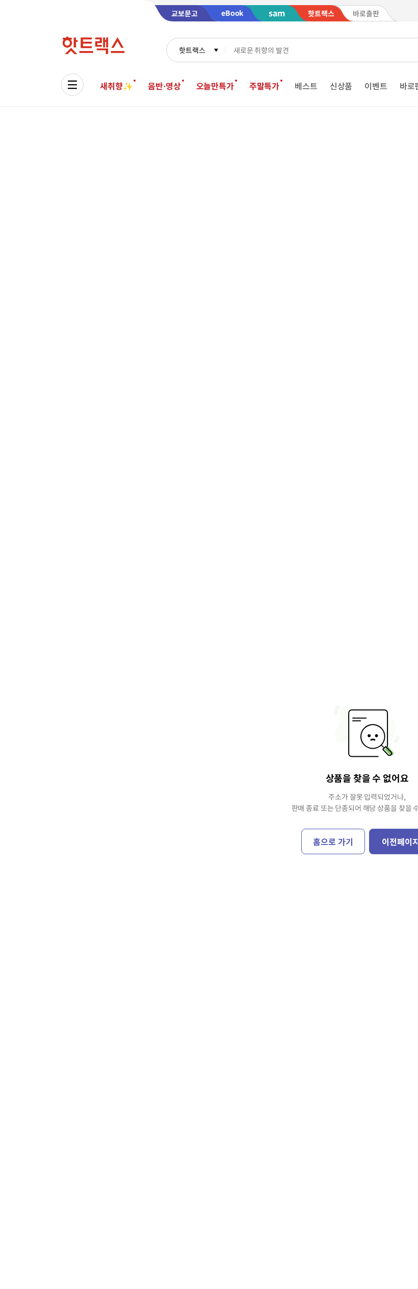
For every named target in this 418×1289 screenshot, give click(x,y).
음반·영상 (164, 86)
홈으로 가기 (333, 841)
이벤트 (375, 86)
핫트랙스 (192, 50)
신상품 (341, 86)
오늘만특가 (215, 86)
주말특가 (264, 86)
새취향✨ (116, 86)
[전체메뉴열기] (72, 84)
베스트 (306, 86)
